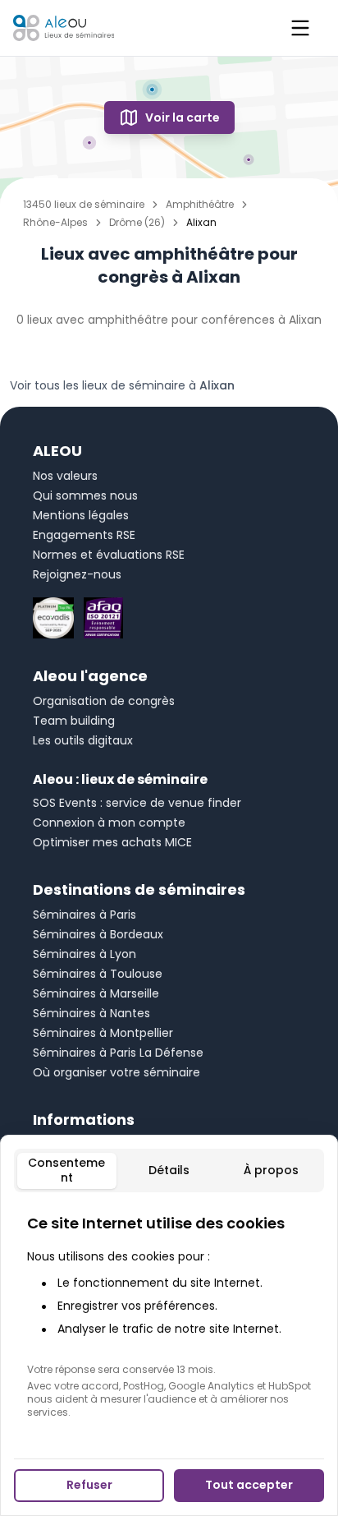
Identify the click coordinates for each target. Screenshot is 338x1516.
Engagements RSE (84, 535)
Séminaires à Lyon (84, 954)
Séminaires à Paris (84, 914)
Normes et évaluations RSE (109, 554)
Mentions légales (81, 515)
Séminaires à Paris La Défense (118, 1052)
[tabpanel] (169, 1315)
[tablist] (169, 1170)
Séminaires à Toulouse (97, 973)
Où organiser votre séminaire (116, 1072)
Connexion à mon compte (109, 822)
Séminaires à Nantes (91, 1013)
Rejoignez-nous (77, 574)
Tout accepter (249, 1485)
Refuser (89, 1485)
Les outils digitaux (83, 740)
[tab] (66, 1171)
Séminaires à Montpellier (103, 1033)
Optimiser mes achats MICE (112, 842)
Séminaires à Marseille (96, 993)
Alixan (217, 385)
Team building (74, 720)
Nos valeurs (65, 476)
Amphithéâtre (200, 204)
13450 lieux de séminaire (83, 204)
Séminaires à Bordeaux (98, 934)
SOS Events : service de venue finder (137, 803)
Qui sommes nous (85, 495)
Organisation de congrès (104, 701)
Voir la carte (182, 117)
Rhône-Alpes (55, 222)
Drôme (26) (137, 222)
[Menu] (300, 28)
